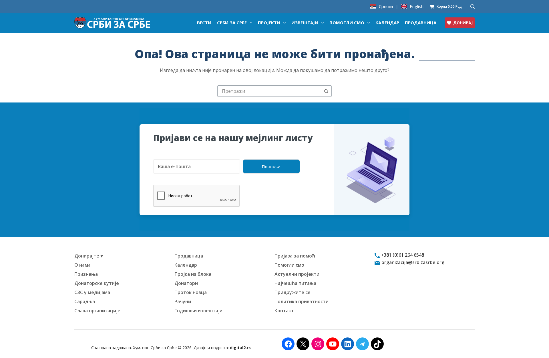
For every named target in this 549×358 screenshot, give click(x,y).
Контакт (284, 310)
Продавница (420, 22)
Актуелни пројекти (296, 274)
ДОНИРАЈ (463, 22)
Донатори (186, 283)
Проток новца (190, 292)
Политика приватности (301, 301)
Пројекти (269, 22)
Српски (386, 6)
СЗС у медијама (92, 292)
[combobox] (269, 91)
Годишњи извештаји (198, 310)
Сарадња (84, 301)
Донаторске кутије (96, 283)
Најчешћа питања (295, 283)
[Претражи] (472, 6)
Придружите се (292, 292)
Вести (204, 22)
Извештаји (304, 22)
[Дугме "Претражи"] (326, 91)
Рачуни (182, 301)
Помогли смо (346, 22)
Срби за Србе (232, 22)
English (416, 6)
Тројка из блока (192, 274)
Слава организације (97, 310)
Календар (387, 22)
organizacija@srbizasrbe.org (412, 262)
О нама (82, 265)
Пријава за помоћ (294, 256)
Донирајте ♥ (88, 256)
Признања (86, 274)
